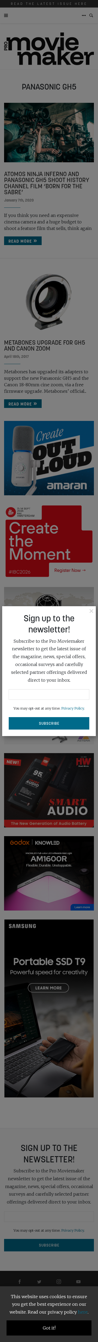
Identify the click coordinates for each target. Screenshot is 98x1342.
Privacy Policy (72, 708)
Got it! (49, 1328)
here (83, 1312)
